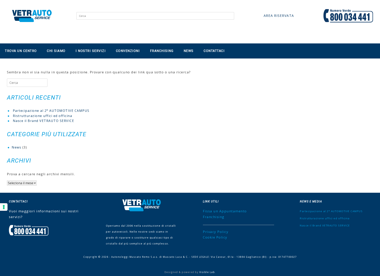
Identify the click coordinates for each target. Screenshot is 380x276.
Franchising (162, 51)
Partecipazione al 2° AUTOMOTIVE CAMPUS (51, 110)
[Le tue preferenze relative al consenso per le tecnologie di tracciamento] (4, 207)
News (189, 51)
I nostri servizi (91, 51)
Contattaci (214, 51)
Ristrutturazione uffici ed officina (42, 116)
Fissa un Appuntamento (225, 211)
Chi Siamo (56, 51)
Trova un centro (21, 51)
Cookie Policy (215, 237)
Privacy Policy (215, 231)
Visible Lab (207, 272)
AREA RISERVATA (279, 15)
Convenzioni (128, 51)
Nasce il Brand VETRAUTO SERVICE (43, 121)
